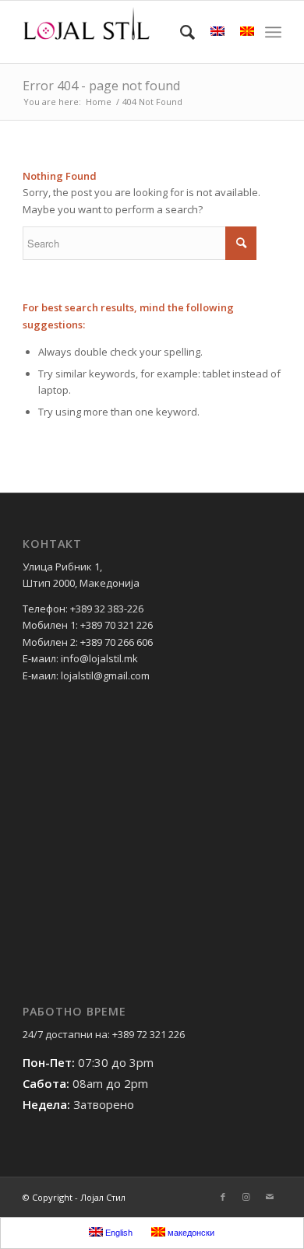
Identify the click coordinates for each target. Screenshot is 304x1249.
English (118, 1232)
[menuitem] (179, 32)
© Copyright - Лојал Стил (74, 1197)
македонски (189, 1232)
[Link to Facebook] (223, 1197)
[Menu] (273, 32)
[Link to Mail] (269, 1197)
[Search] (179, 32)
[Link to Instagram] (246, 1197)
